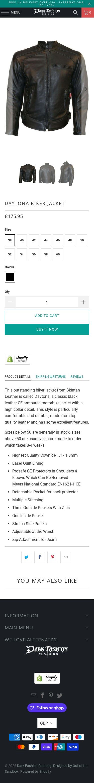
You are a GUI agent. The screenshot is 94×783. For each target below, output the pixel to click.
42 (34, 240)
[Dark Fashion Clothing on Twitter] (60, 696)
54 (22, 254)
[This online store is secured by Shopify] (17, 363)
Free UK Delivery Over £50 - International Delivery (47, 4)
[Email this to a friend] (65, 557)
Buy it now (47, 329)
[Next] (85, 89)
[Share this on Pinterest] (52, 557)
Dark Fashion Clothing (34, 766)
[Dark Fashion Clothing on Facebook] (42, 696)
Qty (7, 291)
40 (22, 240)
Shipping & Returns (51, 376)
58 (46, 254)
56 (34, 254)
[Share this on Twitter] (26, 557)
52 (10, 254)
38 (10, 240)
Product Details (18, 376)
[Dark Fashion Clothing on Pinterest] (51, 696)
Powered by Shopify (35, 771)
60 (58, 254)
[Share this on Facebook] (39, 557)
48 (70, 240)
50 (82, 240)
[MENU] (2, 13)
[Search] (75, 13)
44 (46, 240)
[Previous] (9, 89)
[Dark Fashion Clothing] (47, 13)
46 (58, 240)
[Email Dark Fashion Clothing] (34, 696)
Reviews (77, 376)
